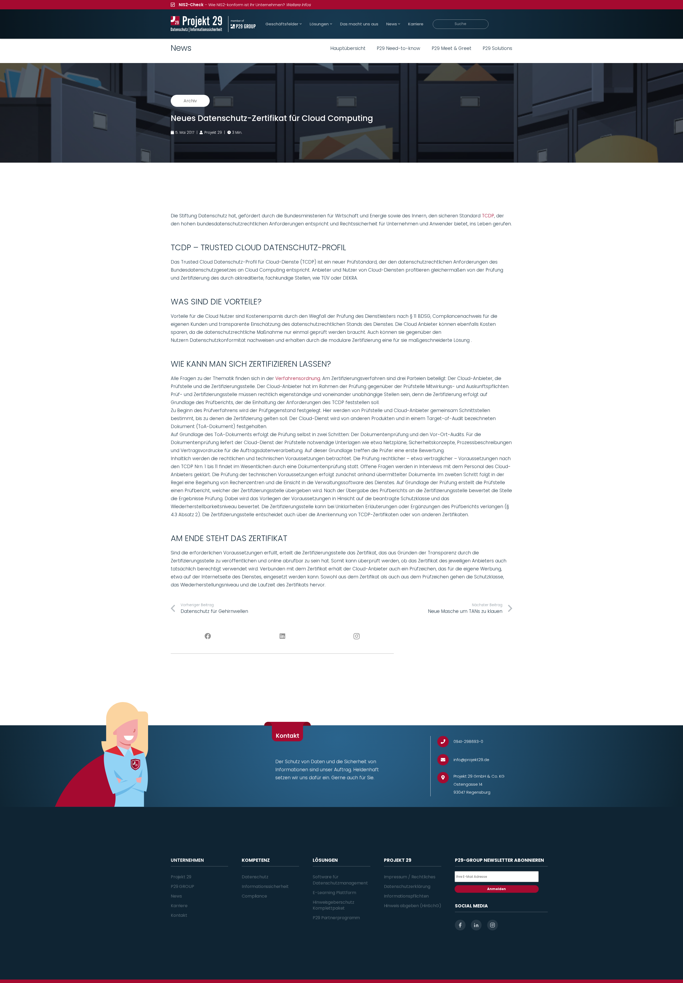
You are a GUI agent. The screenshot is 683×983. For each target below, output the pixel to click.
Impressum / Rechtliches (409, 877)
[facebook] (460, 925)
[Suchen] (504, 24)
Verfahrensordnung (297, 378)
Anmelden (496, 889)
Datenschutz (255, 877)
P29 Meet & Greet (451, 48)
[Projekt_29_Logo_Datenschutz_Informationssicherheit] (196, 24)
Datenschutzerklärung (407, 886)
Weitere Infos (298, 4)
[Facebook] (208, 636)
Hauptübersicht (348, 48)
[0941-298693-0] (445, 741)
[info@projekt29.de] (445, 760)
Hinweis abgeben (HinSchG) (412, 906)
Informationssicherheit (265, 886)
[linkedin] (476, 925)
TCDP (488, 216)
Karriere (179, 906)
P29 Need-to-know (398, 48)
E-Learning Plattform (334, 893)
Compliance (254, 896)
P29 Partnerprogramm (336, 918)
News (176, 896)
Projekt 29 (181, 877)
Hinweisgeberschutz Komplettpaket (333, 905)
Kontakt (179, 915)
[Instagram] (357, 636)
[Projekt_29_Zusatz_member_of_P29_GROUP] (242, 24)
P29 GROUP (182, 886)
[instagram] (492, 925)
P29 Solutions (497, 48)
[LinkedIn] (282, 636)
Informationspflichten (406, 896)
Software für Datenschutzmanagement (340, 880)
